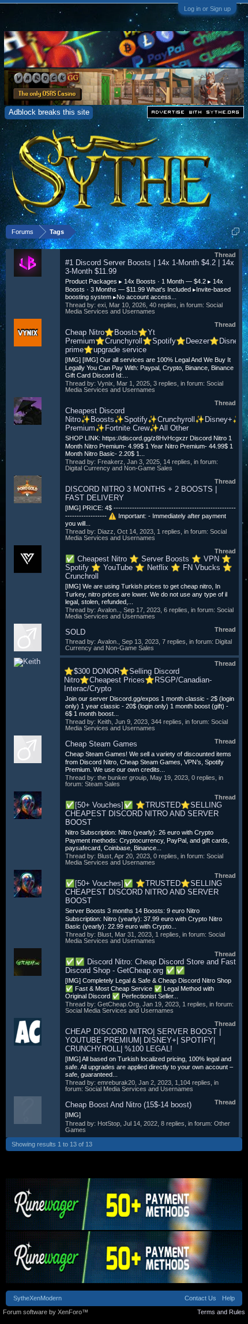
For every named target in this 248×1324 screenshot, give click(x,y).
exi (101, 304)
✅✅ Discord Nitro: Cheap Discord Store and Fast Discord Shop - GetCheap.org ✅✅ (150, 966)
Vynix (105, 383)
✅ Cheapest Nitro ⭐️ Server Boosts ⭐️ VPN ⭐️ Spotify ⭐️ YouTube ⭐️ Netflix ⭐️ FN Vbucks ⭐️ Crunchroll (148, 567)
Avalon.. (108, 609)
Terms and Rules (221, 1311)
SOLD (75, 632)
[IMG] (73, 1114)
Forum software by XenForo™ (45, 1311)
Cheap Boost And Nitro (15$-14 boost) (128, 1104)
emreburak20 (116, 1082)
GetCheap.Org (118, 1004)
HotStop (108, 1123)
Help (228, 1298)
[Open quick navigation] (235, 231)
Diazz (105, 531)
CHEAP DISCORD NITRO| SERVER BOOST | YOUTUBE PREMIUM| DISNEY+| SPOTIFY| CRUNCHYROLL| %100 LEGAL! (143, 1040)
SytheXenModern (37, 1298)
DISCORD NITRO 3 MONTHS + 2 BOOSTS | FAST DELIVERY (141, 493)
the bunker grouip (121, 777)
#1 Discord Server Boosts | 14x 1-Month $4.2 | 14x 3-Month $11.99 (149, 267)
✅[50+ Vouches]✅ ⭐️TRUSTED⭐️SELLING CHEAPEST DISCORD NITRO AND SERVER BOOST (143, 814)
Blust (104, 856)
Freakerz (110, 461)
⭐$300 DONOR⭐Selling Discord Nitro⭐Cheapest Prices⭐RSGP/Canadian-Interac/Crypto (138, 680)
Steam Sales (102, 783)
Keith (104, 721)
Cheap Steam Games (101, 744)
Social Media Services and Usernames (144, 308)
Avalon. (107, 641)
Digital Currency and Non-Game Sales (118, 468)
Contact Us (200, 1298)
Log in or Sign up (207, 8)
